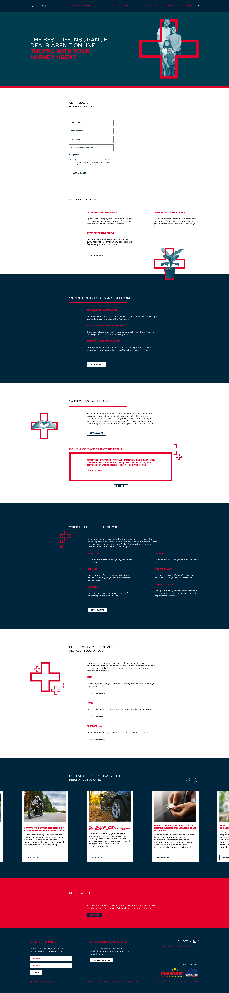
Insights (146, 6)
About (135, 6)
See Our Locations (101, 960)
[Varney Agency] (40, 6)
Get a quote (96, 256)
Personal (100, 6)
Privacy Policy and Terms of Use (184, 981)
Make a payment (72, 6)
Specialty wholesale (118, 6)
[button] (115, 485)
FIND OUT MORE (97, 694)
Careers (158, 6)
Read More (32, 858)
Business (87, 6)
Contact (170, 6)
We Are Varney (184, 6)
